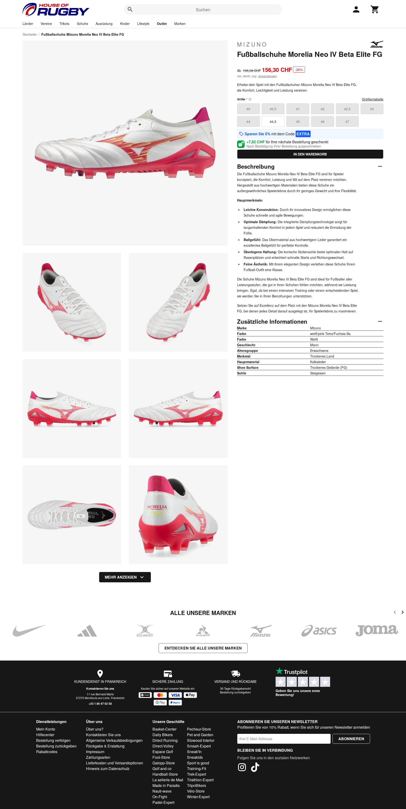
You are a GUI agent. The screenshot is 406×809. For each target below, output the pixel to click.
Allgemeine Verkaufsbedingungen (114, 740)
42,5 (347, 108)
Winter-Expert (198, 796)
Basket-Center (164, 729)
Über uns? (94, 729)
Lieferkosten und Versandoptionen (114, 763)
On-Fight (159, 796)
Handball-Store (165, 774)
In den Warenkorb (310, 154)
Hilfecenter (45, 734)
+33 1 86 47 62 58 (100, 703)
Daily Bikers (162, 734)
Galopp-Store (163, 763)
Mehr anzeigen (121, 577)
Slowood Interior (200, 740)
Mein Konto (45, 729)
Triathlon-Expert (200, 779)
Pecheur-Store (199, 729)
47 (347, 121)
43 (372, 108)
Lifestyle (143, 23)
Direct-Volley (163, 746)
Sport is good (198, 763)
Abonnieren (351, 738)
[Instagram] (242, 767)
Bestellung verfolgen (53, 740)
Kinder (125, 23)
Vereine (46, 23)
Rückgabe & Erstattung (105, 746)
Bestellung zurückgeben (235, 692)
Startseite (30, 34)
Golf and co (162, 768)
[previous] (394, 613)
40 (248, 108)
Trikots (64, 23)
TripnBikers (196, 785)
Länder (28, 23)
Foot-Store (161, 757)
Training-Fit (196, 768)
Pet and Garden (200, 734)
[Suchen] (130, 9)
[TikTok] (255, 767)
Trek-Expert (196, 774)
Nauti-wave (162, 791)
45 (298, 121)
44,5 (273, 121)
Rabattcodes (46, 751)
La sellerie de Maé (167, 779)
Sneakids (195, 757)
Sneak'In (194, 751)
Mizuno (252, 44)
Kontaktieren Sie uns (100, 688)
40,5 (273, 108)
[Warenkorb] (375, 9)
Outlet (162, 23)
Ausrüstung (104, 23)
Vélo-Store (196, 791)
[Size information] (250, 99)
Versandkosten (267, 76)
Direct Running (165, 740)
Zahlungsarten (98, 757)
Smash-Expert (199, 746)
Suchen (203, 9)
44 (248, 121)
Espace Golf (162, 751)
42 (322, 108)
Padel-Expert (163, 802)
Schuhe (82, 23)
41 (298, 108)
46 (322, 121)
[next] (402, 613)
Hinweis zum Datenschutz (107, 768)
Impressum (95, 751)
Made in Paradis (166, 785)
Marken (180, 23)
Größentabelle (372, 99)
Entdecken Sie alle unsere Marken (203, 648)
